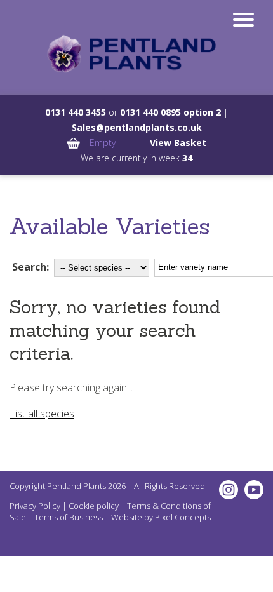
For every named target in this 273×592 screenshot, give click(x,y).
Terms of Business (68, 517)
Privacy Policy (35, 505)
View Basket (178, 143)
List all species (42, 413)
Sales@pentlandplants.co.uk (137, 127)
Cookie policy (94, 505)
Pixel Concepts (183, 517)
